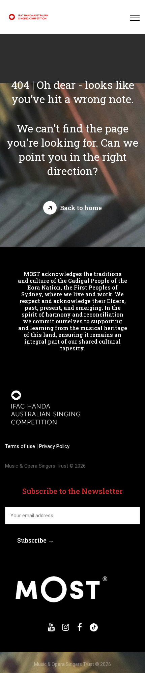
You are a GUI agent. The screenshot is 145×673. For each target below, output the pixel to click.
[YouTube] (51, 627)
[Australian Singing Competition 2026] (29, 17)
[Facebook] (80, 627)
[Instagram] (65, 627)
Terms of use (20, 446)
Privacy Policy (53, 446)
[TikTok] (94, 627)
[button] (72, 208)
